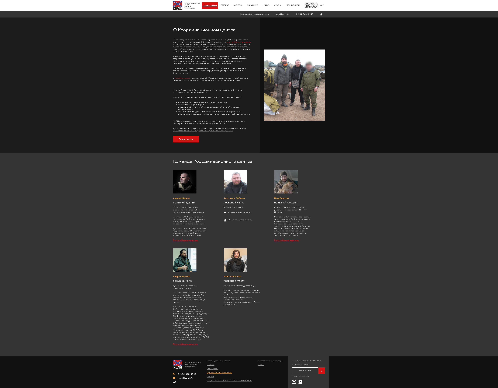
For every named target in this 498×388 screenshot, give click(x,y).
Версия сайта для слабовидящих (254, 14)
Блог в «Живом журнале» (185, 240)
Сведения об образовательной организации (314, 5)
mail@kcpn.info (282, 14)
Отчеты (238, 5)
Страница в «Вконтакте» (239, 212)
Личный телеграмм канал (240, 220)
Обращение (252, 5)
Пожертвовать (210, 5)
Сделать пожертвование (219, 373)
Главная (225, 5)
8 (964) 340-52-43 (304, 14)
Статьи (277, 5)
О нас (266, 5)
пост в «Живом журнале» (239, 42)
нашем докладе (182, 78)
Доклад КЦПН (293, 5)
